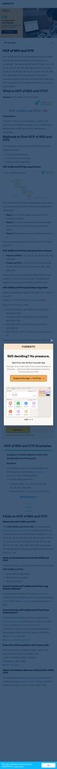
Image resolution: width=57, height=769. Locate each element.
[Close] (51, 340)
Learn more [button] (19, 766)
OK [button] (48, 765)
